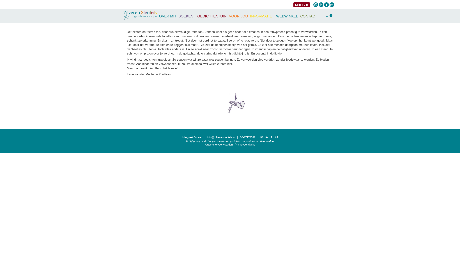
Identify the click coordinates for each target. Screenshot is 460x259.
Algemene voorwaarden (219, 144)
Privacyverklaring (245, 144)
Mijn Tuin (301, 4)
